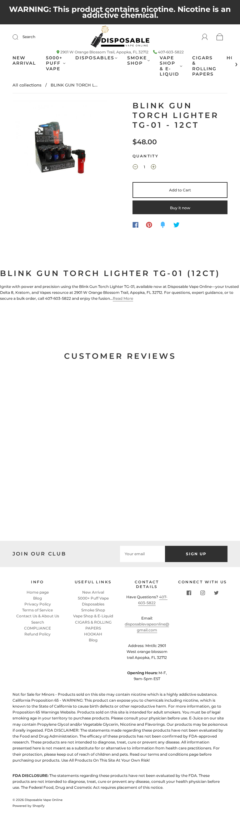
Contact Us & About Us (37, 616)
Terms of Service (37, 610)
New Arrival (24, 60)
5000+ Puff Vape (54, 63)
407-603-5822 (171, 52)
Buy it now (180, 207)
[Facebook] (135, 225)
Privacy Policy (37, 604)
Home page (38, 592)
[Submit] (19, 37)
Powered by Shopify (28, 806)
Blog (37, 598)
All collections (27, 84)
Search (28, 36)
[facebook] (189, 593)
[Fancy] (163, 225)
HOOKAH (93, 634)
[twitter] (216, 593)
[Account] (205, 37)
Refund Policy (37, 634)
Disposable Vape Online (43, 800)
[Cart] (220, 37)
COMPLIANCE (37, 628)
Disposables (94, 58)
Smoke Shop (137, 60)
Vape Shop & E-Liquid (169, 66)
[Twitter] (176, 225)
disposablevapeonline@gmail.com (147, 627)
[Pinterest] (149, 225)
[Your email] (142, 554)
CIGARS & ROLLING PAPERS (204, 66)
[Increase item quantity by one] (153, 168)
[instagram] (202, 593)
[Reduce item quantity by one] (135, 168)
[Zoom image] (60, 149)
